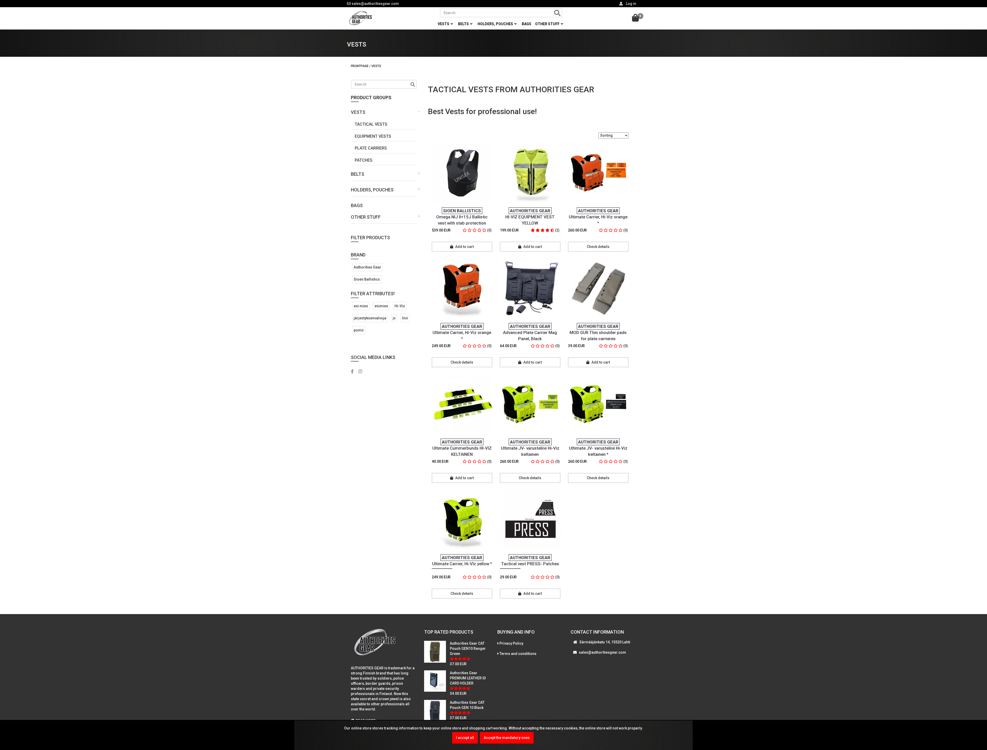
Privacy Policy (511, 643)
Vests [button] (444, 24)
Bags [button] (526, 24)
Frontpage (360, 66)
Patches (363, 160)
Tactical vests (371, 124)
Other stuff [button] (547, 24)
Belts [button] (464, 24)
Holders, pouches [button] (496, 24)
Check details (598, 247)
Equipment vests (373, 136)
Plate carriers (371, 148)
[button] (383, 110)
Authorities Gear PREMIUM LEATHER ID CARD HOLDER (468, 678)
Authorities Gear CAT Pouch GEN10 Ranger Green (468, 648)
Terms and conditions (517, 654)
